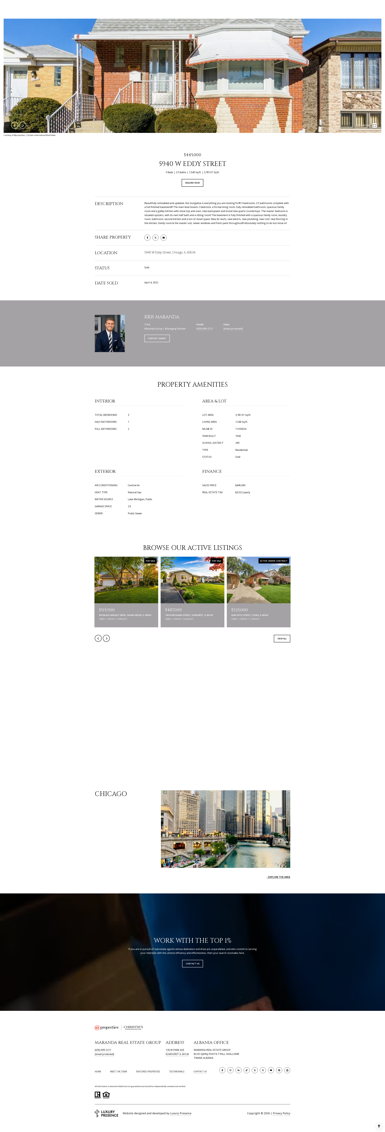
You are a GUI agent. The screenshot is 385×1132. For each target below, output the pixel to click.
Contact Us (200, 1071)
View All (282, 638)
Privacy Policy (281, 1113)
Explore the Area (279, 877)
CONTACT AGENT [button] (157, 338)
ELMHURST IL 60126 (177, 1054)
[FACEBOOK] (222, 1070)
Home (98, 1071)
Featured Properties (148, 1071)
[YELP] (255, 1070)
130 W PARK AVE (175, 1050)
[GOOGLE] (279, 1070)
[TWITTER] (263, 1070)
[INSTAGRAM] (230, 1070)
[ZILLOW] (287, 1070)
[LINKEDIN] (239, 1070)
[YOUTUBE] (271, 1070)
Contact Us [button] (192, 963)
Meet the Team (118, 1071)
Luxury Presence (180, 1113)
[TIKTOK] (247, 1070)
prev (14, 125)
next (22, 125)
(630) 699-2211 (204, 328)
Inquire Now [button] (192, 182)
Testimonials (176, 1071)
